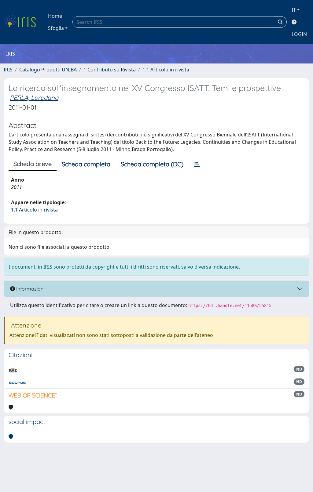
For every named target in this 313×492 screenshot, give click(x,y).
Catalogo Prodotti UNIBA (48, 69)
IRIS (8, 69)
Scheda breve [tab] (32, 164)
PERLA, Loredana (34, 97)
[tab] (197, 164)
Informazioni (29, 289)
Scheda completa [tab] (86, 164)
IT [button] (294, 9)
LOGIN (299, 34)
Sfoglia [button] (56, 28)
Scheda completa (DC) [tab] (152, 164)
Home (55, 16)
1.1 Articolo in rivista (165, 69)
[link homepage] (22, 22)
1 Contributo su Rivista (109, 69)
